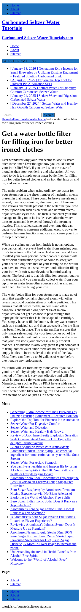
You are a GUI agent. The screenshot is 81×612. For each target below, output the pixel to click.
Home (14, 5)
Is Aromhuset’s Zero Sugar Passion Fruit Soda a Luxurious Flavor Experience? (43, 519)
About (14, 9)
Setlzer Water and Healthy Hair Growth (37, 431)
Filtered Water (19, 119)
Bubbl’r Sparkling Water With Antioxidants (39, 447)
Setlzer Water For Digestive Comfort (35, 423)
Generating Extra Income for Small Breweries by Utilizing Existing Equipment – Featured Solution (44, 414)
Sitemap (15, 13)
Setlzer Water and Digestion (29, 427)
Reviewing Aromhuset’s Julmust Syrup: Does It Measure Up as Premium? (42, 526)
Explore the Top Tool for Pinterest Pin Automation (44, 420)
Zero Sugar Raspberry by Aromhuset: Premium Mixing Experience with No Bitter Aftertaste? (42, 491)
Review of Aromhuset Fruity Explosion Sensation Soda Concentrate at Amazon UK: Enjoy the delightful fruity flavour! (44, 439)
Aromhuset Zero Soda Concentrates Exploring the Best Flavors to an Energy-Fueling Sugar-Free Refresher (44, 482)
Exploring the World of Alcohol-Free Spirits (40, 497)
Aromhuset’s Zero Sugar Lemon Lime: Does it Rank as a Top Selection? (42, 511)
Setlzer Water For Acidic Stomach (33, 462)
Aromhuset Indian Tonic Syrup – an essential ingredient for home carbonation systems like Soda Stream (44, 454)
